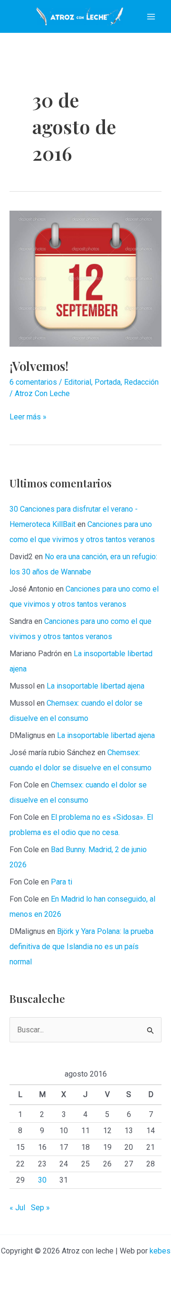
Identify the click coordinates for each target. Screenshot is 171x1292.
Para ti (61, 881)
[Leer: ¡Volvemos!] (86, 277)
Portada (108, 382)
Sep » (40, 1207)
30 (42, 1180)
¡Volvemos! (39, 366)
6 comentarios (33, 382)
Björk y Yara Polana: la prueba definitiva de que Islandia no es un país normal (81, 946)
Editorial (77, 382)
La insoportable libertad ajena (95, 685)
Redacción (141, 382)
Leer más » (28, 416)
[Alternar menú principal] (151, 16)
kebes (160, 1250)
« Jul (17, 1207)
